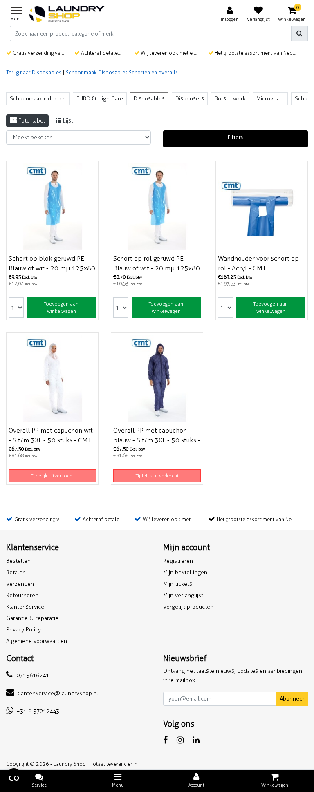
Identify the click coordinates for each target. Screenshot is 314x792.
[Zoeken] (299, 33)
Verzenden (20, 583)
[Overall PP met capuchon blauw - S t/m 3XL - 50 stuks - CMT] (157, 378)
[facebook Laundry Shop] (165, 740)
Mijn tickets (177, 583)
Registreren (178, 561)
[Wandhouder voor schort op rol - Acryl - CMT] (261, 206)
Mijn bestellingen (185, 572)
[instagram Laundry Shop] (180, 740)
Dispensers (189, 98)
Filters (236, 137)
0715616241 (32, 675)
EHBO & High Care (99, 98)
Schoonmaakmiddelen (38, 98)
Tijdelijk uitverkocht (52, 476)
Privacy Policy (23, 629)
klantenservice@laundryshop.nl (57, 693)
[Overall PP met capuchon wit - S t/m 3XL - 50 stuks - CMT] (52, 378)
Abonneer (292, 698)
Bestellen (18, 561)
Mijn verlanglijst (183, 595)
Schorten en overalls (153, 72)
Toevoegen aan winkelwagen (61, 307)
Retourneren (22, 595)
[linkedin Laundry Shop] (196, 740)
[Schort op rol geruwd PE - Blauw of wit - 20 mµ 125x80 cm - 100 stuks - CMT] (157, 206)
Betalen (16, 572)
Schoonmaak (81, 72)
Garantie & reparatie (32, 618)
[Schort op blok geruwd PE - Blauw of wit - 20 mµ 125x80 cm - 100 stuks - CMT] (52, 206)
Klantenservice (25, 606)
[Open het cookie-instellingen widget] (14, 778)
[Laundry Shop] (67, 14)
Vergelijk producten (188, 606)
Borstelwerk (230, 98)
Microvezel (270, 98)
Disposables (113, 72)
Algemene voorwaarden (36, 641)
